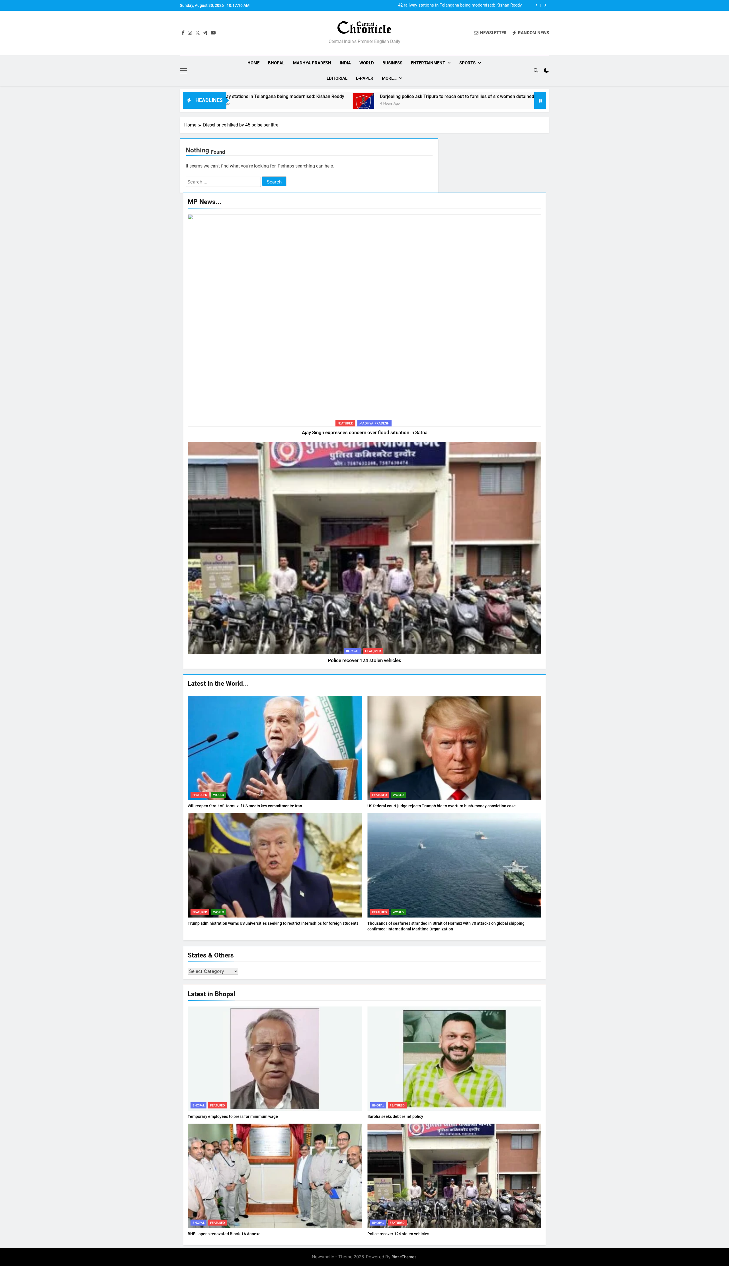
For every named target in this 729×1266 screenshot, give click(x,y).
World (366, 63)
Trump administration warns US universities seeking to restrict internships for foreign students (273, 923)
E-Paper (364, 78)
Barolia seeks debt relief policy (395, 1116)
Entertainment (428, 63)
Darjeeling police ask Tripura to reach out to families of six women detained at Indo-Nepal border (447, 5)
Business (392, 63)
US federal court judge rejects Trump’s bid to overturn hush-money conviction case (441, 806)
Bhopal (276, 63)
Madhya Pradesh (312, 63)
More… (389, 78)
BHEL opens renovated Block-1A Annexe (224, 1234)
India (345, 63)
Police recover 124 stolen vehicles (364, 660)
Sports (467, 63)
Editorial (337, 78)
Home (253, 63)
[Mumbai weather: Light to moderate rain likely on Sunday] (490, 104)
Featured (345, 423)
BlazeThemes (404, 1256)
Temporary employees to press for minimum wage (233, 1116)
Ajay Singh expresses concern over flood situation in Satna (364, 432)
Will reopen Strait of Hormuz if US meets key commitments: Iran (245, 806)
